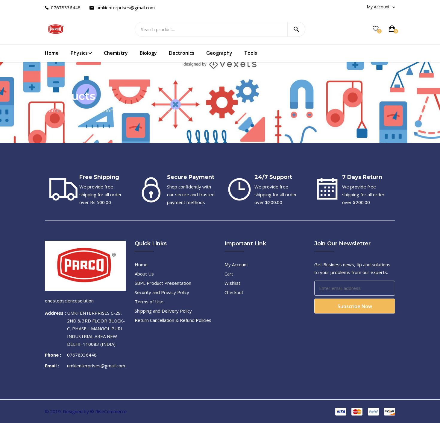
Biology (148, 53)
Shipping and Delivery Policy (163, 311)
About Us (144, 274)
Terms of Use (149, 302)
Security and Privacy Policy (162, 292)
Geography (219, 53)
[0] (376, 29)
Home (52, 53)
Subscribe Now (355, 306)
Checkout (233, 292)
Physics (79, 53)
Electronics (181, 53)
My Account (379, 7)
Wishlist (232, 283)
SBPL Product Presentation (163, 283)
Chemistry (116, 53)
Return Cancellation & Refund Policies (173, 320)
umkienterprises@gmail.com (126, 7)
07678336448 (66, 7)
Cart (228, 274)
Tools (250, 53)
